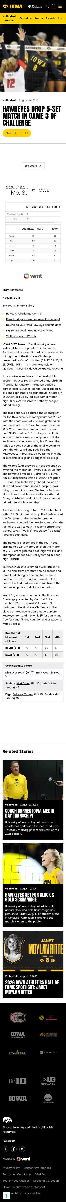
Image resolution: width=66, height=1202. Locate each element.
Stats (6, 290)
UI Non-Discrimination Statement (24, 1187)
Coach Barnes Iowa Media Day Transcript (29, 813)
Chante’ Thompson (31, 384)
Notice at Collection (46, 1181)
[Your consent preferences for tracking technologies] (6, 1195)
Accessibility (33, 1193)
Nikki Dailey (21, 397)
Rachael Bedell (40, 389)
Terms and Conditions (17, 1174)
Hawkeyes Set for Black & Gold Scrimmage (29, 897)
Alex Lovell (24, 380)
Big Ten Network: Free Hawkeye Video (29, 330)
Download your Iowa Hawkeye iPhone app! (33, 319)
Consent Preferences (37, 1168)
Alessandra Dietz (39, 393)
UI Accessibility (12, 1193)
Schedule (26, 18)
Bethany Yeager (47, 401)
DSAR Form (42, 1174)
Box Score (31, 166)
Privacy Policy (11, 1168)
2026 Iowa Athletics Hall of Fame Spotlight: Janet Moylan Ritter (32, 987)
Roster (38, 18)
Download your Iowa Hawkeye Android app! (33, 325)
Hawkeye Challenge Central (24, 313)
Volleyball (9, 100)
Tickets (50, 19)
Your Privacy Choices (16, 1181)
